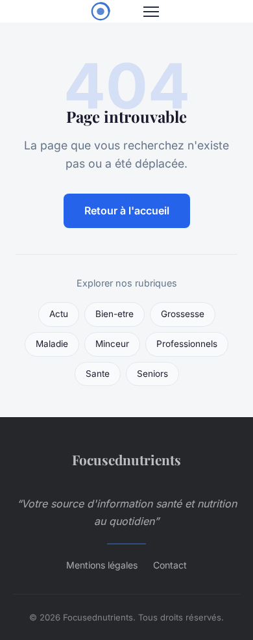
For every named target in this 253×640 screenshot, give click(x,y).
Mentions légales (102, 564)
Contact (170, 564)
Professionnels (186, 344)
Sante (98, 373)
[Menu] (151, 11)
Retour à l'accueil (126, 210)
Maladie (52, 344)
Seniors (152, 373)
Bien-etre (114, 314)
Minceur (112, 344)
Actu (58, 314)
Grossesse (182, 314)
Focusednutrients (126, 459)
